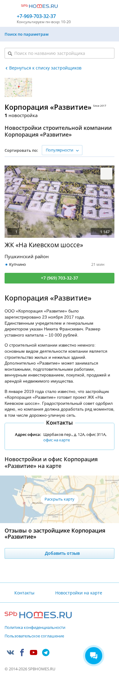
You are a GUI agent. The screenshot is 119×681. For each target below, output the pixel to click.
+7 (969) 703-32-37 (59, 278)
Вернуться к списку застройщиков (45, 68)
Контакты (24, 593)
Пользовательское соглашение (34, 636)
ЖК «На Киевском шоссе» (44, 245)
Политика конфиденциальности (35, 627)
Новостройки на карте (78, 593)
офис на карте (56, 440)
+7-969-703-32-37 (36, 16)
